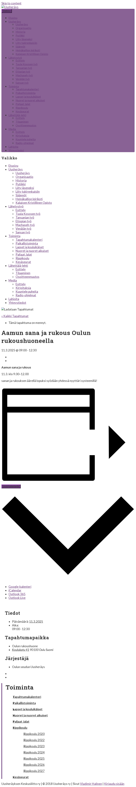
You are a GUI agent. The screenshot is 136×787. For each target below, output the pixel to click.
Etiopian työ (23, 71)
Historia (20, 31)
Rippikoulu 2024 (34, 752)
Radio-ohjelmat (25, 143)
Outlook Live (17, 598)
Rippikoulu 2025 (34, 758)
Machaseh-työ (24, 75)
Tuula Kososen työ (27, 64)
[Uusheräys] (9, 7)
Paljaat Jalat (23, 104)
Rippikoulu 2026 (34, 765)
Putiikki (20, 35)
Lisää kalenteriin (11, 486)
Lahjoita (13, 146)
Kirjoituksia (22, 135)
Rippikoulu (22, 107)
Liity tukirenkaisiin (26, 42)
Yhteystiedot (16, 150)
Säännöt (20, 46)
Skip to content (11, 3)
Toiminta (13, 86)
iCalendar (14, 590)
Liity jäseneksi (24, 39)
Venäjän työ (23, 79)
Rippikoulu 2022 (34, 740)
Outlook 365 (17, 594)
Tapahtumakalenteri (27, 89)
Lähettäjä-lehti (17, 115)
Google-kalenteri (19, 586)
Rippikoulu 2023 (34, 746)
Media (12, 129)
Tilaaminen (22, 121)
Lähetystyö (15, 57)
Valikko (6, 11)
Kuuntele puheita (26, 139)
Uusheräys (14, 21)
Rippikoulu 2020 (34, 734)
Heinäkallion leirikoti (28, 50)
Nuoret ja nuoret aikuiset (30, 100)
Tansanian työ (24, 67)
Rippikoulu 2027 (34, 771)
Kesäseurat (22, 111)
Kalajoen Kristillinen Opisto (32, 54)
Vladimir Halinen (91, 784)
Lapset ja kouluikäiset (28, 96)
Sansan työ (22, 82)
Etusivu (12, 17)
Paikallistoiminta (25, 92)
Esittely (20, 60)
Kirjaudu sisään (114, 784)
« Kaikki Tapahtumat (15, 316)
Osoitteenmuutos (26, 125)
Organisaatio (23, 28)
